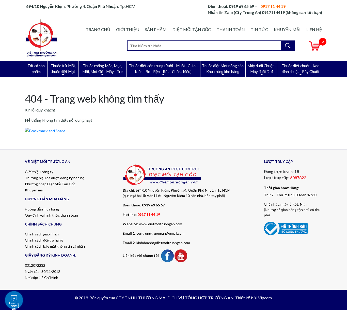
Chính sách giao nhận (42, 234)
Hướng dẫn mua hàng (42, 209)
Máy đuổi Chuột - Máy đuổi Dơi (261, 68)
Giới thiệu (127, 29)
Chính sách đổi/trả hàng (44, 240)
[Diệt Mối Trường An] (41, 38)
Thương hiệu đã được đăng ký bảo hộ (54, 178)
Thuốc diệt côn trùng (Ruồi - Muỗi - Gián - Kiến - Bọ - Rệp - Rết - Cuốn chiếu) (163, 68)
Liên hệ (314, 29)
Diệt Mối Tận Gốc (191, 29)
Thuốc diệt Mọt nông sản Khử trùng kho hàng (223, 68)
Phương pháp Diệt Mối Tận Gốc (50, 184)
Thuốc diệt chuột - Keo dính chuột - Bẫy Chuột (301, 68)
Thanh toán (231, 29)
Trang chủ (98, 29)
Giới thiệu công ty (39, 172)
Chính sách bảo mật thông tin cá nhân (55, 246)
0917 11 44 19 (148, 214)
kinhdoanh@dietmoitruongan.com (163, 243)
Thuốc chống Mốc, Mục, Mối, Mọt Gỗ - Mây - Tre (102, 68)
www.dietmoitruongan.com (160, 224)
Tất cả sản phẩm (36, 68)
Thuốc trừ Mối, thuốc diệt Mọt (63, 68)
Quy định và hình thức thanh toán (51, 215)
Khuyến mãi (287, 29)
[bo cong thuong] (286, 228)
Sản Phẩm (156, 29)
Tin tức (259, 29)
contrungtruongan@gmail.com (160, 233)
